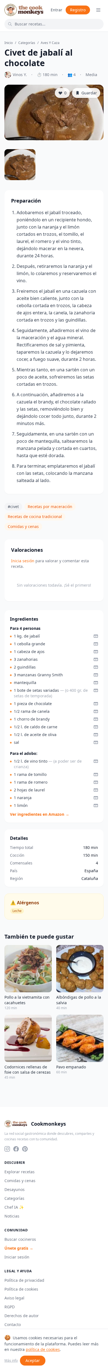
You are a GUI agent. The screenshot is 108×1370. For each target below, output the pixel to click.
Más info (11, 1360)
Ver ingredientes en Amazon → (39, 814)
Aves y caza (50, 43)
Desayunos (14, 1189)
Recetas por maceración (50, 506)
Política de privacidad (24, 1280)
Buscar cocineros (20, 1239)
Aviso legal (14, 1298)
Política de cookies (21, 1289)
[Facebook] (16, 1149)
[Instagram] (7, 1149)
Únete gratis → (18, 1248)
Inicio (8, 43)
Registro (78, 9)
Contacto (12, 1324)
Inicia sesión (22, 560)
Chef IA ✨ (14, 1207)
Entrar (56, 9)
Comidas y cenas (23, 526)
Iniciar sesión (16, 1257)
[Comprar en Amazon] (96, 636)
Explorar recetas (19, 1171)
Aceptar (32, 1360)
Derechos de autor (21, 1315)
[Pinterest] (25, 1149)
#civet (13, 506)
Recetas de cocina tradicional (35, 516)
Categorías (26, 43)
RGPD (9, 1306)
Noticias (11, 1216)
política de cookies (43, 1349)
